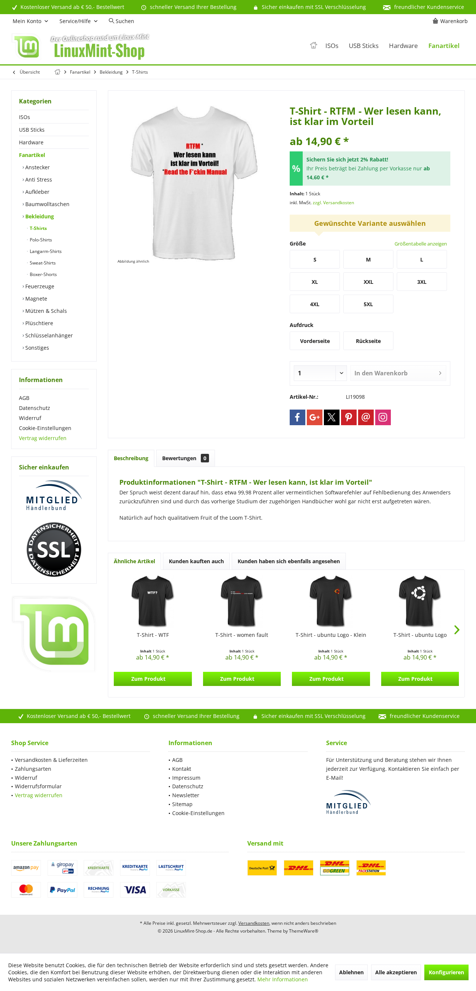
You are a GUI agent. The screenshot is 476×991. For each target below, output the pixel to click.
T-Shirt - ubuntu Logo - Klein (331, 634)
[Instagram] (383, 417)
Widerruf (30, 417)
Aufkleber (36, 191)
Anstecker (37, 167)
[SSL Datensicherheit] (54, 550)
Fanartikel (32, 154)
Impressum (186, 777)
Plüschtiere (38, 323)
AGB (24, 397)
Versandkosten (253, 923)
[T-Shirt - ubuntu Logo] (420, 601)
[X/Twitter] (332, 417)
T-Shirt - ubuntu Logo (420, 634)
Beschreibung (131, 458)
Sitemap (182, 804)
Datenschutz (34, 407)
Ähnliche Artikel (134, 561)
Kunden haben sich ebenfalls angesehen (289, 561)
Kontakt (181, 768)
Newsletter (185, 795)
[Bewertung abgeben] (370, 131)
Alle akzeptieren (396, 972)
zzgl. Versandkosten (333, 202)
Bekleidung (39, 216)
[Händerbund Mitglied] (54, 495)
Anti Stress (38, 179)
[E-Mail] (366, 417)
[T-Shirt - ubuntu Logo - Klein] (331, 601)
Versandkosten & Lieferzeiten (51, 759)
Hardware (31, 142)
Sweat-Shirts (42, 263)
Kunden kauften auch (196, 561)
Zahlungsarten (33, 768)
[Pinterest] (349, 417)
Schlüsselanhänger (48, 335)
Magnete (35, 298)
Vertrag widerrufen (43, 438)
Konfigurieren (446, 972)
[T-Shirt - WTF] (153, 601)
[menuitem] (451, 21)
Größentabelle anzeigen (421, 243)
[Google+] (314, 417)
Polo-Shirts (40, 240)
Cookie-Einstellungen (45, 428)
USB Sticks (32, 129)
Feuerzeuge (39, 286)
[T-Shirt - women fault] (242, 601)
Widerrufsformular (38, 786)
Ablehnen (351, 972)
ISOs (24, 117)
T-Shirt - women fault (241, 634)
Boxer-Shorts (43, 274)
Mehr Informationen (282, 979)
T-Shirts (38, 228)
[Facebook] (297, 417)
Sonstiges (36, 347)
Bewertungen (184, 458)
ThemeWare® (303, 931)
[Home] (313, 45)
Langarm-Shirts (45, 251)
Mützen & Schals (45, 310)
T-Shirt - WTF (153, 634)
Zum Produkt (148, 678)
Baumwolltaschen (47, 204)
